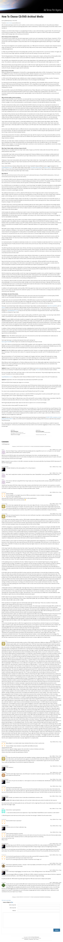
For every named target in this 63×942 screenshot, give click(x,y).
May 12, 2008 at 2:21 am (54, 449)
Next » (50, 446)
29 (41, 446)
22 (34, 446)
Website (14, 910)
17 (29, 446)
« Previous (14, 446)
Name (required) (12, 904)
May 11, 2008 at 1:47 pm (54, 473)
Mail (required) (13, 907)
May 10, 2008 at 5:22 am (54, 492)
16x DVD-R (54, 306)
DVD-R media (38, 167)
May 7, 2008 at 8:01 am (54, 766)
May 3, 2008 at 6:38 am (54, 825)
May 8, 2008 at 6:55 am (54, 741)
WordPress (26, 939)
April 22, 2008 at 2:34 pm (54, 854)
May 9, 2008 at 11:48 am (54, 503)
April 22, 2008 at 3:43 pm (54, 843)
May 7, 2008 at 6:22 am (54, 772)
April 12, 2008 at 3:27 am (54, 870)
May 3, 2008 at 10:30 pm (54, 796)
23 (35, 446)
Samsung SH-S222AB (6, 341)
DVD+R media (47, 167)
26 (38, 446)
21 (33, 446)
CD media (32, 167)
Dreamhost (31, 939)
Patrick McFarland (14, 431)
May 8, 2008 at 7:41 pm (54, 513)
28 (40, 446)
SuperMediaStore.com (7, 167)
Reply (60, 449)
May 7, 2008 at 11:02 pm (54, 756)
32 (44, 446)
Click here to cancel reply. (6, 900)
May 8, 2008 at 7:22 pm (54, 641)
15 (27, 446)
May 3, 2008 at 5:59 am (54, 832)
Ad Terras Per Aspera (40, 431)
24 (36, 446)
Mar (12, 902)
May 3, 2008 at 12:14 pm (54, 808)
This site (38, 369)
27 (39, 446)
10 (21, 446)
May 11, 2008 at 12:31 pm (54, 479)
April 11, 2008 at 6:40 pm (54, 882)
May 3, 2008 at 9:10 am (54, 819)
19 (31, 446)
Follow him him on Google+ (15, 434)
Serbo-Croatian (9, 22)
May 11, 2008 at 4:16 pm (54, 466)
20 (32, 446)
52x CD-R (49, 306)
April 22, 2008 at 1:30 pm (54, 863)
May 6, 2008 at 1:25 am (54, 779)
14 (26, 446)
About (37, 939)
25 (37, 446)
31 (43, 446)
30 (42, 446)
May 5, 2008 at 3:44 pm (54, 786)
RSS (34, 939)
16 (28, 446)
